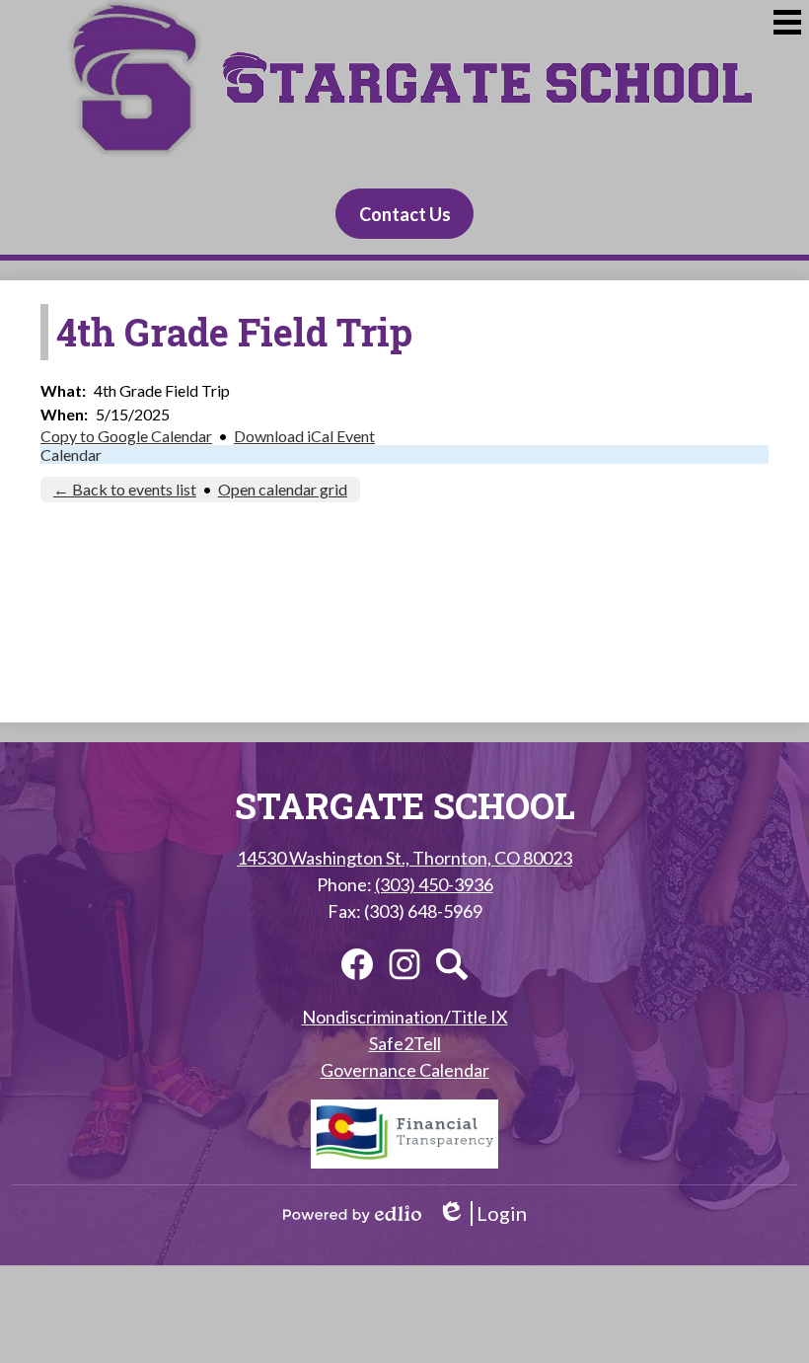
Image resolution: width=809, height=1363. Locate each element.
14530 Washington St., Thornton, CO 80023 (404, 858)
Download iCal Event (304, 435)
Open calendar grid (282, 489)
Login (482, 1213)
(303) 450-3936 (434, 884)
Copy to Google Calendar (126, 435)
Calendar (71, 454)
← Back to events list (124, 489)
